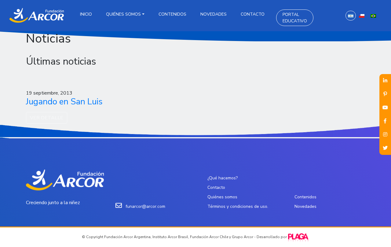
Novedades (213, 14)
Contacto (253, 14)
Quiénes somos (123, 14)
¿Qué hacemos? (222, 178)
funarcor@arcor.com (145, 206)
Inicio (86, 14)
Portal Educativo (295, 18)
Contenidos (172, 14)
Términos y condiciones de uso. (237, 206)
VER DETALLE (46, 117)
